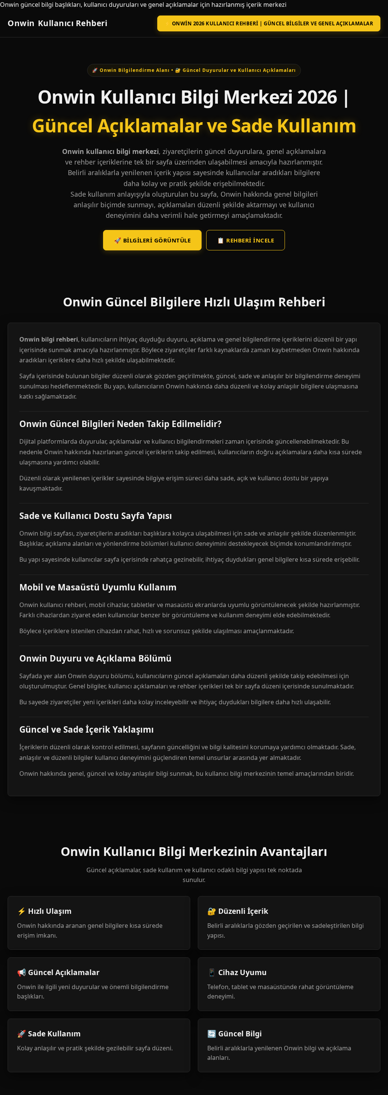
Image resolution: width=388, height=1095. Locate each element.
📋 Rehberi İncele (245, 240)
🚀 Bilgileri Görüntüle (152, 240)
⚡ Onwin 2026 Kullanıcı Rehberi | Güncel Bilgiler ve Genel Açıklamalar (269, 23)
